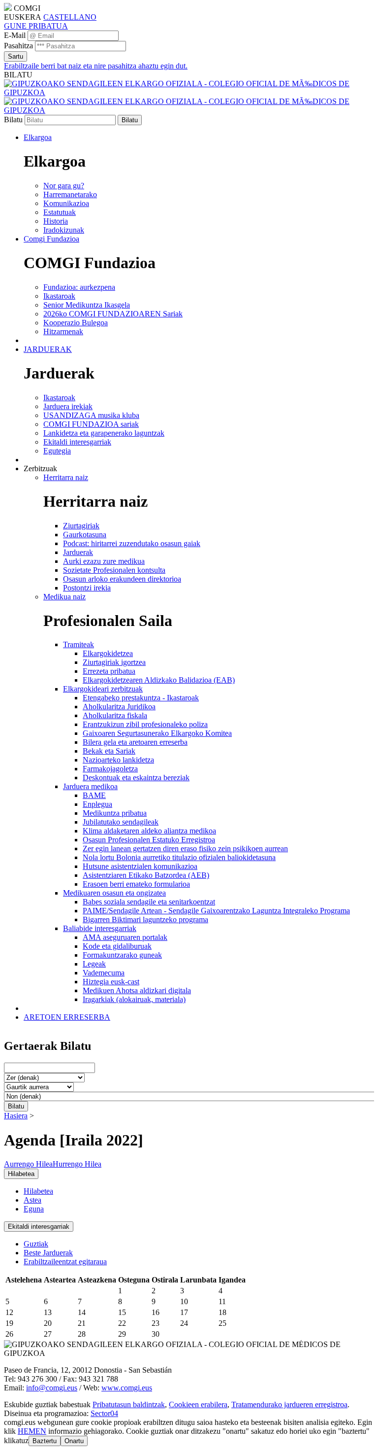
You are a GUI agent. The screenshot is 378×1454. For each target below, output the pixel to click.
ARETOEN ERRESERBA (67, 1017)
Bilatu (13, 119)
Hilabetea (38, 1191)
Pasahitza (18, 45)
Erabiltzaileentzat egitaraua (65, 1261)
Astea (32, 1200)
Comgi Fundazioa (51, 239)
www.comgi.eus (126, 1388)
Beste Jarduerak (48, 1252)
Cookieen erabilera (198, 1404)
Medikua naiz (64, 596)
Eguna (34, 1209)
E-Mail (15, 35)
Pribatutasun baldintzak (129, 1404)
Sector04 (104, 1413)
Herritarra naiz (65, 477)
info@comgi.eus (51, 1388)
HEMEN (32, 1431)
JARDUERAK (48, 349)
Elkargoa (38, 137)
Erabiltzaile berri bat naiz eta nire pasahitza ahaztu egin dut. (96, 66)
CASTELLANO (69, 17)
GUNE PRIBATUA (36, 26)
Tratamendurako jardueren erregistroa (289, 1404)
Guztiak (36, 1244)
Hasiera (16, 1115)
